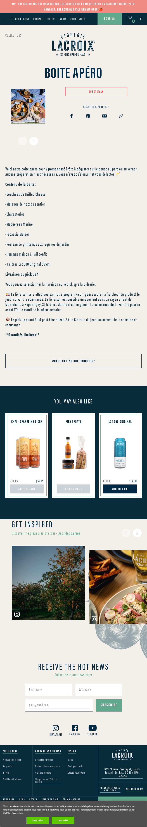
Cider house (22, 19)
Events (63, 19)
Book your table (75, 766)
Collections (13, 35)
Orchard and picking (48, 751)
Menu (70, 759)
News (22, 799)
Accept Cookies (63, 820)
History (6, 772)
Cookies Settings (37, 820)
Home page (9, 799)
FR (140, 18)
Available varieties (44, 759)
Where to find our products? (73, 360)
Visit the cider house (12, 779)
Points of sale (50, 799)
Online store (78, 19)
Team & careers (71, 799)
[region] (73, 814)
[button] (33, 141)
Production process (12, 759)
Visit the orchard (43, 772)
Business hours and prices (47, 766)
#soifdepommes (69, 533)
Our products (9, 766)
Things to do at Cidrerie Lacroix (46, 780)
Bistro (51, 19)
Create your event (76, 772)
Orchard (38, 19)
